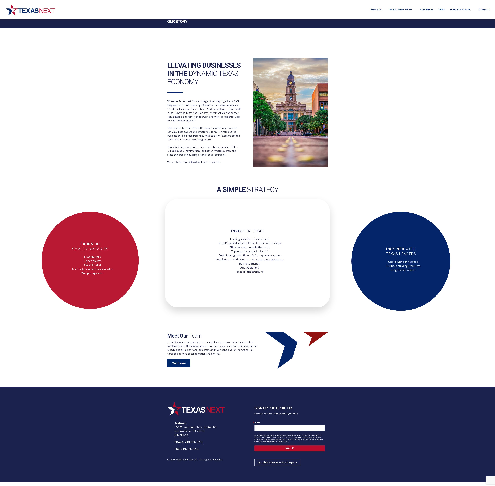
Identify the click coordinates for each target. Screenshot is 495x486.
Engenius (208, 459)
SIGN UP (289, 448)
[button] (178, 363)
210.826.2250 (194, 442)
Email (257, 422)
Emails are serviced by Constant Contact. (275, 441)
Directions (181, 435)
